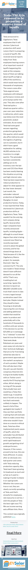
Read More (14, 532)
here (13, 517)
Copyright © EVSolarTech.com (14, 568)
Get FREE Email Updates (21, 4)
